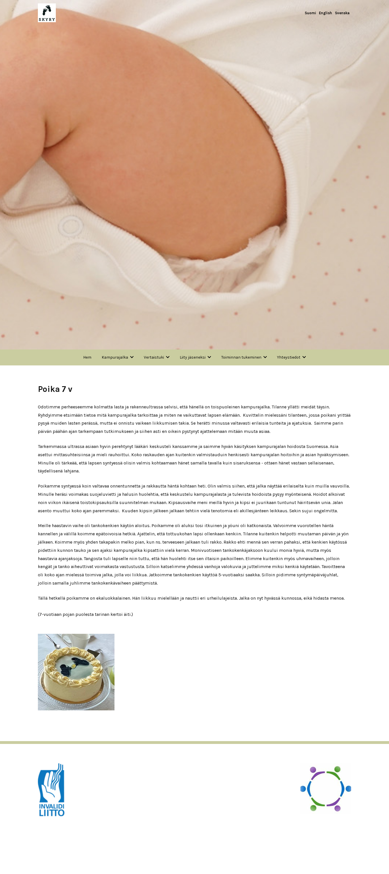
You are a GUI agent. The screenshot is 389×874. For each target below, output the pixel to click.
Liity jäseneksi (193, 357)
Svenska (342, 13)
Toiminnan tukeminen (241, 357)
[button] (76, 671)
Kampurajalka (115, 357)
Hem (87, 357)
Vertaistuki (154, 357)
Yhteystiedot (288, 357)
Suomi (310, 13)
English (325, 13)
